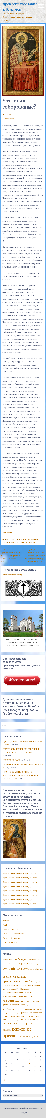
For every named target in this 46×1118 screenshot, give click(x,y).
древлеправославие (14, 976)
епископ (5, 989)
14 (29, 1063)
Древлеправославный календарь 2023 (20, 890)
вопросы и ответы (9, 973)
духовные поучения (33, 985)
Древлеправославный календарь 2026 (20, 903)
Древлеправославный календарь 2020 (20, 877)
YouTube (6, 925)
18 (12, 1066)
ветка (26, 968)
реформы (26, 1009)
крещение (28, 992)
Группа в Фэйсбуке (11, 938)
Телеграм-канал (10, 942)
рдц (19, 1008)
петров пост (29, 1005)
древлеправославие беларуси (22, 981)
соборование (14, 542)
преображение (9, 1009)
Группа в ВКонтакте (12, 929)
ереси (19, 988)
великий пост (12, 968)
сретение (24, 1016)
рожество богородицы (13, 1013)
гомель (18, 973)
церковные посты (13, 1023)
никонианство (9, 996)
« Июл (5, 1080)
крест (21, 992)
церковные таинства (27, 542)
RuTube (6, 920)
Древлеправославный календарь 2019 (20, 873)
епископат (12, 989)
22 (35, 1066)
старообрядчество (34, 1016)
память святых (21, 1000)
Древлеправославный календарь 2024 (20, 895)
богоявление (13, 964)
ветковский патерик (36, 969)
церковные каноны (30, 1019)
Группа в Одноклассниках (14, 933)
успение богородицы (14, 1020)
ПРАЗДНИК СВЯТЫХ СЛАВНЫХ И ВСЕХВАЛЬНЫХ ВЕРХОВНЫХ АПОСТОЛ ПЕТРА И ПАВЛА (20, 775)
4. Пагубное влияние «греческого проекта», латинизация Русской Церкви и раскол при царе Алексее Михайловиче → (35, 556)
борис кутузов (26, 963)
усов (5, 1019)
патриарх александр (17, 1005)
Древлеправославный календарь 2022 (20, 886)
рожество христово (29, 1012)
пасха (32, 1001)
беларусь (23, 959)
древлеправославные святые (13, 985)
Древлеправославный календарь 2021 (20, 882)
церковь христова (31, 1036)
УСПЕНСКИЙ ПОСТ (11, 760)
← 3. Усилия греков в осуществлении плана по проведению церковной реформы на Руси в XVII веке (11, 556)
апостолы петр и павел (10, 960)
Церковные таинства (31, 539)
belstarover (9, 119)
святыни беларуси (14, 1016)
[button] (42, 4)
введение (38, 964)
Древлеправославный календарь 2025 (20, 899)
